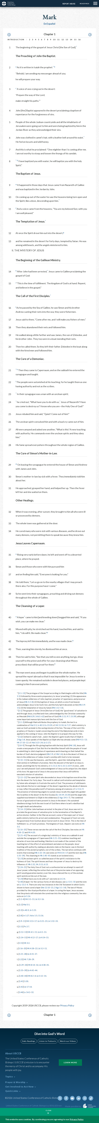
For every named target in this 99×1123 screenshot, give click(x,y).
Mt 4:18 (30, 948)
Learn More (70, 1062)
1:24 (21, 867)
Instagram (84, 1098)
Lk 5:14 (27, 896)
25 (25, 867)
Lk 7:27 (67, 725)
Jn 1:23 (33, 910)
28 (25, 954)
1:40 (21, 882)
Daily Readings (28, 1041)
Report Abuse (69, 4)
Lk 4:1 (40, 932)
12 (62, 39)
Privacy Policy (67, 1005)
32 (32, 992)
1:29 (22, 965)
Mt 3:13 (29, 921)
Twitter (60, 1098)
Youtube (72, 1098)
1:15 (21, 943)
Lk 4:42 (31, 970)
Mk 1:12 (55, 708)
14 (71, 39)
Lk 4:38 (42, 965)
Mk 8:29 (30, 716)
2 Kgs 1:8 (21, 739)
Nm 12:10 (46, 887)
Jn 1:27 (26, 915)
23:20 (67, 795)
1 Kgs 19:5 (62, 797)
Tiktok (91, 1098)
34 (44, 853)
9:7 (68, 716)
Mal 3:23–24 (37, 742)
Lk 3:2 (37, 899)
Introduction (15, 39)
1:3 (20, 910)
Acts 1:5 (33, 915)
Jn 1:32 (51, 921)
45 (25, 835)
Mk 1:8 (72, 745)
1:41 (21, 981)
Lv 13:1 (69, 882)
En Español (49, 23)
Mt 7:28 (27, 959)
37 (36, 954)
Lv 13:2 (22, 884)
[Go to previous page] (10, 34)
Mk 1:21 (53, 838)
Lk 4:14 (42, 937)
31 (59, 838)
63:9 (70, 766)
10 (54, 39)
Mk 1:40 (43, 855)
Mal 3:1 (33, 725)
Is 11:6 (78, 789)
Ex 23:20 (48, 725)
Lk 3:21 (41, 921)
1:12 (21, 777)
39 (23, 855)
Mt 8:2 (31, 976)
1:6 (20, 737)
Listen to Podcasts (47, 1041)
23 (46, 921)
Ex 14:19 (60, 795)
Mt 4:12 (31, 937)
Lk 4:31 (30, 954)
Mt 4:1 (31, 932)
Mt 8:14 (60, 853)
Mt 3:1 (28, 899)
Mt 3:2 (27, 943)
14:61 (37, 716)
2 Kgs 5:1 (58, 887)
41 (48, 965)
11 (58, 39)
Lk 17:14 (28, 987)
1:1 (20, 693)
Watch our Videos (68, 1041)
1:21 (21, 835)
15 (75, 39)
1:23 (21, 858)
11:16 (40, 915)
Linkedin (78, 1098)
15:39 (73, 716)
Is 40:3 (41, 725)
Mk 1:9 (82, 705)
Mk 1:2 (28, 702)
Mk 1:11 (62, 716)
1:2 (20, 722)
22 (23, 832)
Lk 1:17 (47, 742)
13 (67, 39)
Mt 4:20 (31, 832)
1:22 (21, 959)
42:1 (60, 766)
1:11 (21, 926)
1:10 (21, 760)
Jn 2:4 (62, 879)
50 (74, 882)
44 (36, 970)
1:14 (21, 809)
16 (79, 39)
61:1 (65, 766)
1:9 (20, 921)
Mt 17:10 (21, 742)
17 (66, 853)
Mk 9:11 (79, 739)
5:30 (26, 981)
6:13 (46, 864)
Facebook (66, 1098)
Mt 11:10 (59, 725)
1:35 (21, 970)
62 (43, 716)
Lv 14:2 (27, 992)
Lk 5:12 (40, 976)
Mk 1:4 (59, 754)
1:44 (21, 992)
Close (49, 1110)
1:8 (20, 745)
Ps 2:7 (26, 926)
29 (33, 959)
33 (56, 921)
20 (25, 829)
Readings (84, 4)
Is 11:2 (54, 766)
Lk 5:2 (40, 948)
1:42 (21, 987)
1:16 (21, 829)
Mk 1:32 (38, 853)
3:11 (41, 864)
